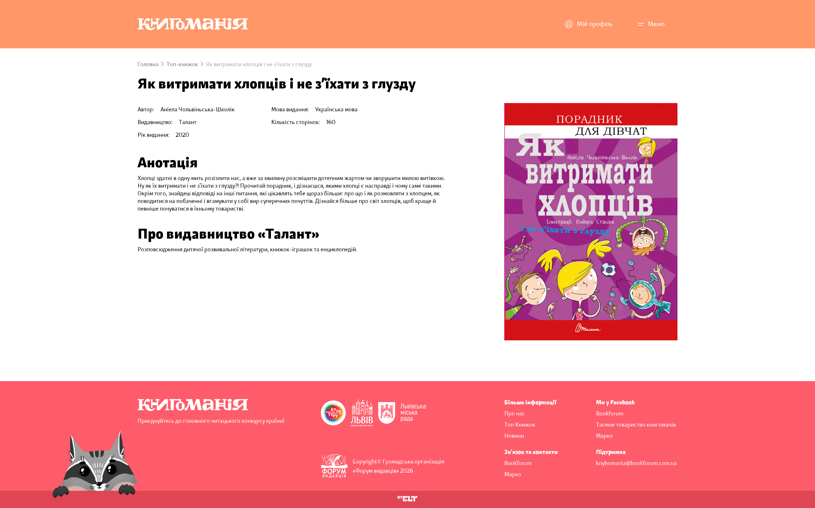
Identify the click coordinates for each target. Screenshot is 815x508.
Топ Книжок (519, 424)
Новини (514, 435)
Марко (604, 435)
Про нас (514, 413)
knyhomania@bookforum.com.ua (636, 463)
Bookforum (609, 413)
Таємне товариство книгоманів (636, 424)
